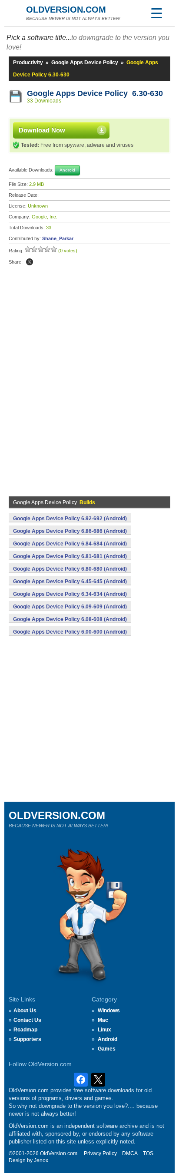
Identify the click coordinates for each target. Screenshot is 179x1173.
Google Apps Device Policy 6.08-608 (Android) (70, 619)
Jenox (41, 1160)
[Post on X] (29, 261)
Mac (103, 1020)
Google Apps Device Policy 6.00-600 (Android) (70, 632)
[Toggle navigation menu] (156, 13)
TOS (148, 1153)
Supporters (27, 1039)
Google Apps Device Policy (84, 62)
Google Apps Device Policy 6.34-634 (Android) (70, 594)
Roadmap (25, 1030)
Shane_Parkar (57, 238)
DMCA (130, 1153)
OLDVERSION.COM (66, 9)
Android (107, 1039)
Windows (109, 1011)
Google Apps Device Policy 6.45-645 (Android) (70, 581)
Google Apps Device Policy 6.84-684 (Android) (70, 544)
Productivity (28, 62)
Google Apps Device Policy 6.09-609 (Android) (70, 607)
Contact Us (27, 1020)
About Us (24, 1011)
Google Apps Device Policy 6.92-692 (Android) (70, 518)
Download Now (42, 130)
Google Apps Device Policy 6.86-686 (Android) (70, 531)
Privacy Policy (100, 1153)
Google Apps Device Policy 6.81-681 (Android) (70, 556)
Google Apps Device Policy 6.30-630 (95, 93)
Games (107, 1049)
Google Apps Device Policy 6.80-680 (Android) (70, 569)
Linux (104, 1030)
